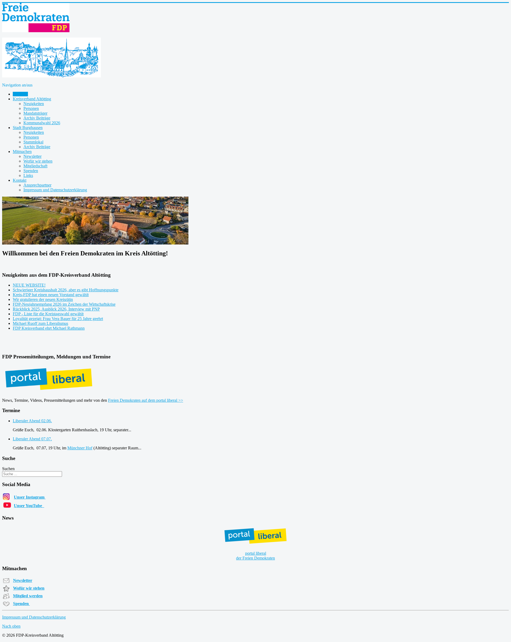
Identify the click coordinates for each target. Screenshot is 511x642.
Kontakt (19, 180)
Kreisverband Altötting (32, 99)
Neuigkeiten (33, 103)
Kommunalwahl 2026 (41, 123)
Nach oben (11, 626)
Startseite (20, 94)
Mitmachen (22, 151)
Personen (31, 108)
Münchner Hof (79, 448)
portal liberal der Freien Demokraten (255, 555)
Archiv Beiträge (36, 118)
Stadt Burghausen (28, 127)
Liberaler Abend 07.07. (32, 439)
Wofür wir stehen (37, 161)
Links (28, 175)
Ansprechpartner (37, 185)
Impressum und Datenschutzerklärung (55, 190)
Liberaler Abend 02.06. (32, 421)
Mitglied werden (28, 596)
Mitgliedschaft (35, 166)
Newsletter (32, 156)
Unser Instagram (30, 497)
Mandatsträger (35, 113)
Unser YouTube (29, 505)
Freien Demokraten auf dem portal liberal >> (145, 400)
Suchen (8, 468)
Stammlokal (33, 142)
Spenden (30, 170)
